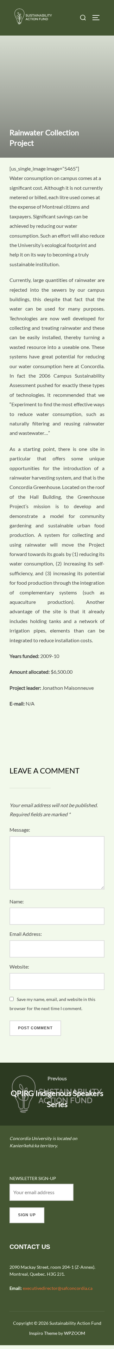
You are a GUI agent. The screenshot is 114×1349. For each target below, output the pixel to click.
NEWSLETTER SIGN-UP (33, 1178)
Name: (17, 901)
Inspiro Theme (43, 1333)
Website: (19, 967)
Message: (20, 830)
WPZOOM (74, 1333)
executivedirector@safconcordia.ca (57, 1288)
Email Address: (26, 934)
